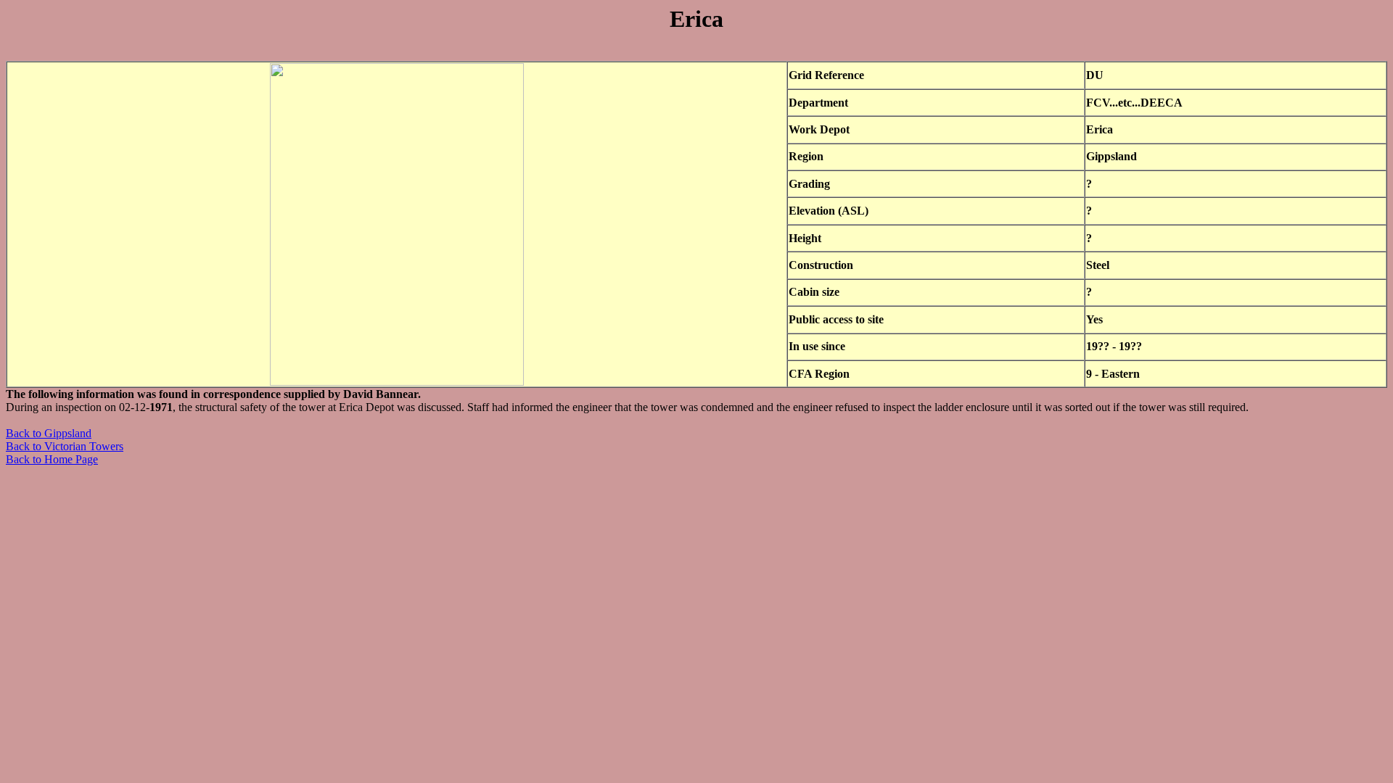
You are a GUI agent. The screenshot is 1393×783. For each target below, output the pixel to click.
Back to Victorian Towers (64, 446)
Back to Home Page (52, 459)
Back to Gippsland (48, 433)
